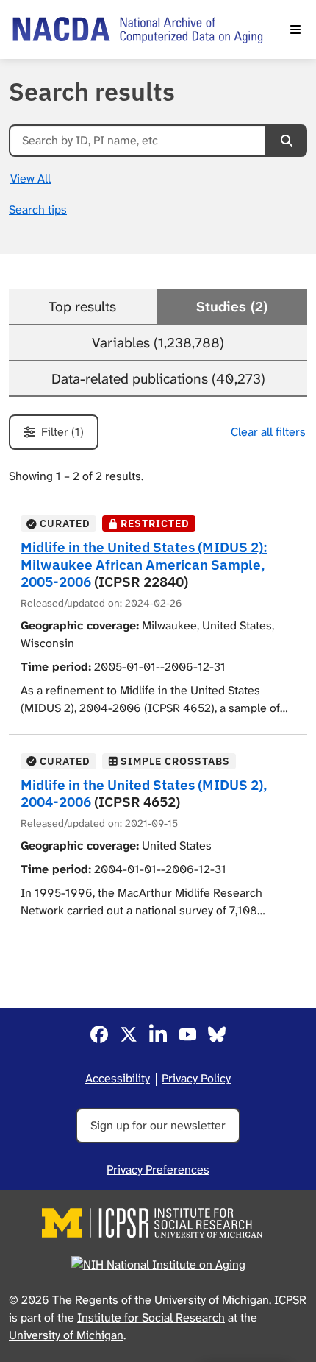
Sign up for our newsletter (158, 1125)
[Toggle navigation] (295, 29)
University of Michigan (66, 1335)
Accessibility (117, 1078)
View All (30, 178)
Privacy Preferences (158, 1169)
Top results (82, 306)
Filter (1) (62, 432)
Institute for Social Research (151, 1317)
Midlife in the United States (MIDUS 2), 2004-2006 (144, 793)
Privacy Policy (196, 1078)
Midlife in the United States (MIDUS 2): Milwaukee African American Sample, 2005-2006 (144, 563)
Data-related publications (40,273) (158, 379)
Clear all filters (268, 432)
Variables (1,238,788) (158, 343)
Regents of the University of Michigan (172, 1300)
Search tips (38, 209)
